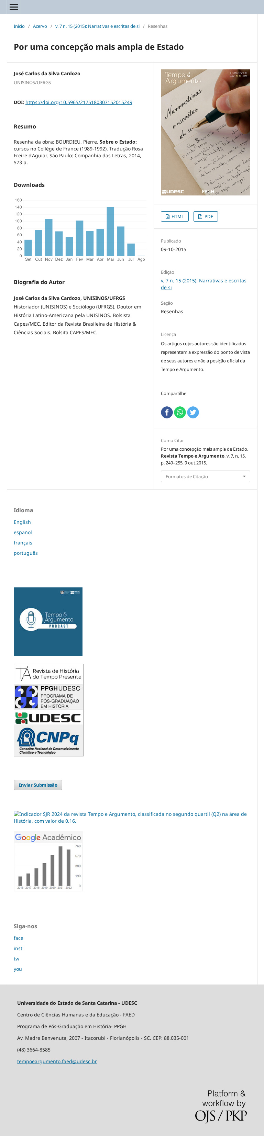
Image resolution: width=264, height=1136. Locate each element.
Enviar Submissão (38, 785)
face (18, 938)
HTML (177, 216)
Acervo (40, 26)
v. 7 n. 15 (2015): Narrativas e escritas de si (97, 26)
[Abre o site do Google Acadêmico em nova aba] (48, 889)
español (23, 532)
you (18, 969)
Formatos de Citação (187, 476)
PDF (208, 216)
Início (19, 26)
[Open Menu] (14, 7)
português (26, 553)
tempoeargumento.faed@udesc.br (57, 1061)
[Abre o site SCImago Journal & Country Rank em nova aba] (132, 821)
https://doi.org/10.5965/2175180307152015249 (78, 102)
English (22, 522)
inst (18, 948)
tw (16, 958)
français (23, 542)
